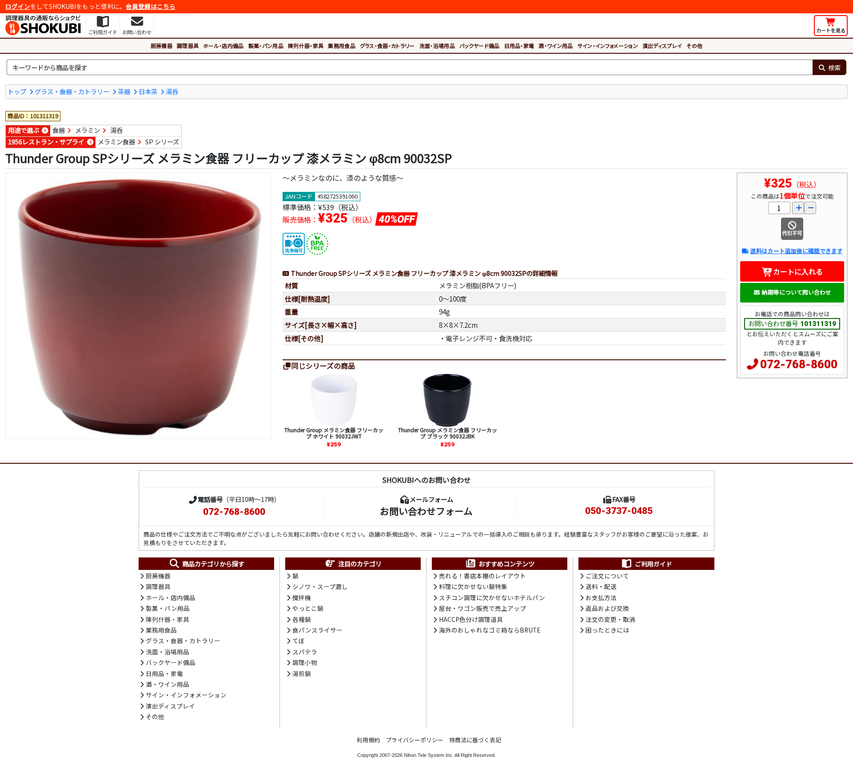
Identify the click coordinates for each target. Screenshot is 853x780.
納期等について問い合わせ (796, 292)
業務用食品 (341, 45)
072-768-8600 (798, 364)
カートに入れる (798, 271)
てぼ (298, 640)
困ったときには (607, 629)
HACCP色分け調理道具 (471, 619)
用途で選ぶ (23, 130)
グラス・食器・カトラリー (387, 45)
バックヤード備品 (479, 45)
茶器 (124, 91)
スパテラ (304, 651)
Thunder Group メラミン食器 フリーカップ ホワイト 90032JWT (333, 433)
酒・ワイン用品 (555, 45)
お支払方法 (601, 597)
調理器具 (188, 45)
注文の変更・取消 (610, 619)
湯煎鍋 (301, 673)
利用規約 (368, 740)
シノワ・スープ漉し (320, 586)
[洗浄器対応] (294, 243)
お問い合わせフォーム (426, 510)
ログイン (17, 6)
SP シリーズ (162, 141)
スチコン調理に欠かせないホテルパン (492, 597)
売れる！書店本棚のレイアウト (482, 575)
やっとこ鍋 (307, 608)
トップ (17, 91)
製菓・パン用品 (265, 45)
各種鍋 (301, 619)
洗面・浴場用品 (437, 45)
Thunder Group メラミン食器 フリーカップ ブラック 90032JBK (447, 433)
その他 (694, 45)
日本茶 (148, 91)
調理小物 (304, 662)
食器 (58, 130)
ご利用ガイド (653, 563)
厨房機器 (161, 45)
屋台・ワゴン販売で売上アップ (482, 608)
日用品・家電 (519, 45)
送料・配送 (601, 586)
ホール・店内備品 (223, 45)
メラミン (87, 130)
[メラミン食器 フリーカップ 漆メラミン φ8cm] (138, 305)
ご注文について (607, 575)
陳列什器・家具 (305, 45)
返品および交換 (607, 608)
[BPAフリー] (317, 243)
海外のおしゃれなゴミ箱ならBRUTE (489, 629)
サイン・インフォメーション (608, 45)
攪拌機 (301, 597)
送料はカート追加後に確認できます (796, 251)
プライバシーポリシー (414, 740)
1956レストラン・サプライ (46, 141)
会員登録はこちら (150, 6)
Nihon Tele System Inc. (429, 755)
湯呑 (172, 91)
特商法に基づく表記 (475, 740)
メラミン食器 (116, 141)
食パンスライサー (317, 629)
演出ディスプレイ (662, 45)
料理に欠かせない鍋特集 (473, 586)
